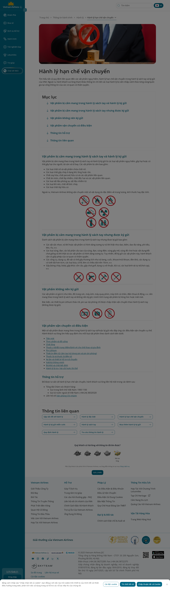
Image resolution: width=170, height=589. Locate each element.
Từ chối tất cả (128, 584)
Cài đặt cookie (111, 584)
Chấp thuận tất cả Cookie (149, 584)
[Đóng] (167, 584)
